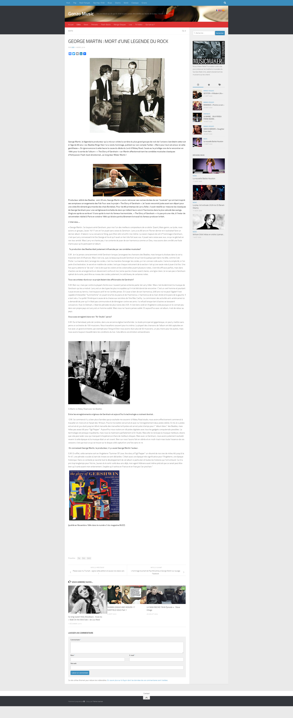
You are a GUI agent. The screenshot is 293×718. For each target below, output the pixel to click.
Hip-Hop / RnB (98, 3)
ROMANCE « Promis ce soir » (213, 105)
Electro (118, 3)
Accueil (70, 24)
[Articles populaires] (208, 84)
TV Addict (138, 24)
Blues (110, 3)
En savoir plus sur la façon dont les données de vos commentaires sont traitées (137, 680)
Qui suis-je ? (150, 24)
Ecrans (144, 3)
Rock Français (84, 3)
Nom (73, 655)
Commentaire (76, 640)
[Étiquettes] (219, 84)
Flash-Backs (106, 24)
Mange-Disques (120, 24)
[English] (220, 10)
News (86, 24)
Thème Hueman (98, 701)
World (126, 3)
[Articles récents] (198, 84)
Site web (73, 663)
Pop (74, 3)
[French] (218, 10)
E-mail (132, 655)
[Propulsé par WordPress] (84, 701)
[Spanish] (223, 10)
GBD (73, 47)
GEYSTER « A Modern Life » (213, 93)
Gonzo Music (81, 14)
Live (130, 24)
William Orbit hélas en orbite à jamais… (209, 234)
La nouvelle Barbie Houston (213, 141)
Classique (134, 3)
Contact (147, 693)
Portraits (94, 24)
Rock (68, 3)
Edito (79, 24)
